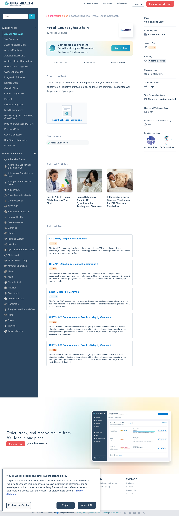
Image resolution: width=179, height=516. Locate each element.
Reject (65, 505)
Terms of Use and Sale (98, 513)
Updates (130, 483)
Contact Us (131, 490)
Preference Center (18, 505)
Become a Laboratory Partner (104, 483)
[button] (91, 4)
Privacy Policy (82, 513)
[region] (51, 490)
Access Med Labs (80, 16)
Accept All (87, 505)
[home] (19, 3)
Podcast (129, 487)
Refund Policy (115, 513)
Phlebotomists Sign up (100, 487)
